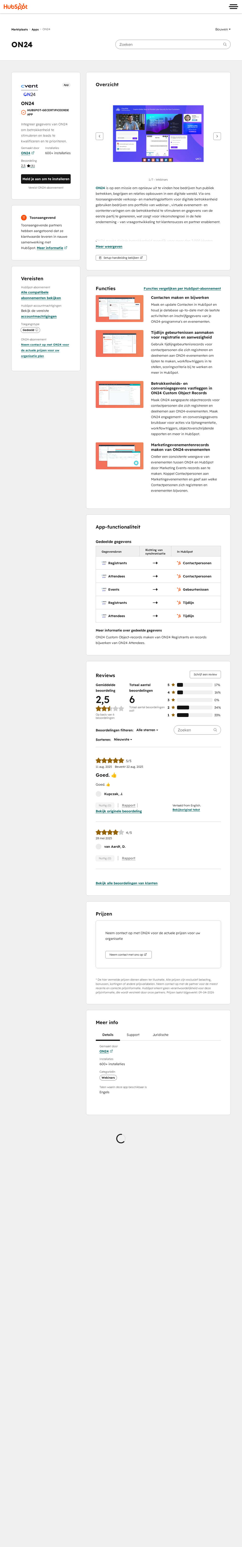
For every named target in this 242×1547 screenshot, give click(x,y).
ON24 (25, 153)
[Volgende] (217, 136)
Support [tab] (133, 1035)
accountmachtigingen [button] (39, 316)
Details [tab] (107, 1035)
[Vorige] (99, 136)
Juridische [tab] (161, 1035)
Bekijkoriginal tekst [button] (186, 809)
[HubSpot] (15, 6)
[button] (223, 29)
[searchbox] (173, 44)
